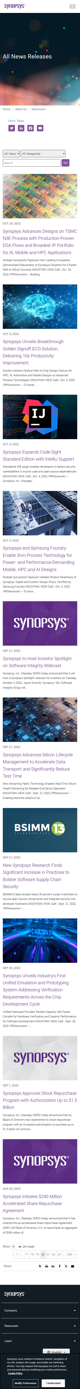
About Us (21, 109)
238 (69, 1254)
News (11, 121)
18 (32, 1254)
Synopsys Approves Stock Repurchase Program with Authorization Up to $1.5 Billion (40, 1100)
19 (37, 1254)
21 (48, 1254)
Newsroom (38, 109)
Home (6, 109)
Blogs (20, 121)
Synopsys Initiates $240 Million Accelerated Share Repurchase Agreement (32, 1203)
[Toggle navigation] (73, 6)
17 (26, 1254)
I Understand (53, 1383)
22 (53, 1254)
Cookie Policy (15, 1373)
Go (65, 163)
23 (59, 1254)
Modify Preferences (25, 1383)
